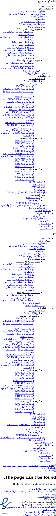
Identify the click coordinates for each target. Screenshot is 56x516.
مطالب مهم (45, 228)
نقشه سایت (40, 19)
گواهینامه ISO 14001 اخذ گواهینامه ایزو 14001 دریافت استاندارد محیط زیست (18, 91)
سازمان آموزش (43, 213)
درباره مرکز (45, 221)
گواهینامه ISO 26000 (24, 172)
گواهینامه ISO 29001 (24, 143)
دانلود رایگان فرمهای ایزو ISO (31, 24)
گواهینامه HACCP (26, 146)
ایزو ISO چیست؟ (32, 81)
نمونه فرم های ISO (31, 71)
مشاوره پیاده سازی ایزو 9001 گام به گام (27, 14)
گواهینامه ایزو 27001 (24, 174)
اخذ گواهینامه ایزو (43, 210)
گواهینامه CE (39, 184)
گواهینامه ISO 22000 (24, 140)
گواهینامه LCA (33, 200)
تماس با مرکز (44, 226)
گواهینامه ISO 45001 (24, 96)
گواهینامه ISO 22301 (24, 161)
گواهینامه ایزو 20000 (24, 179)
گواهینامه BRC (33, 197)
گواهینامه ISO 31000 (24, 166)
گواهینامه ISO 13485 (24, 151)
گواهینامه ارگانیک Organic (28, 203)
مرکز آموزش (39, 216)
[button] (28, 233)
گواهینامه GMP (38, 187)
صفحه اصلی (45, 6)
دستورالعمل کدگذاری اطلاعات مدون (17, 68)
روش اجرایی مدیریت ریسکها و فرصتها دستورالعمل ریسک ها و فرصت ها (20, 55)
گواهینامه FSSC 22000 (23, 148)
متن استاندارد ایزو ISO (35, 73)
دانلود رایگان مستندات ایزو (33, 21)
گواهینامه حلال (38, 190)
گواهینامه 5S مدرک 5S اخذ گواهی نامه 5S (26, 192)
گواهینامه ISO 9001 (25, 86)
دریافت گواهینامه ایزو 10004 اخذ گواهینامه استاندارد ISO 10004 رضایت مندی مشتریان (19, 125)
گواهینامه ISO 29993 (24, 164)
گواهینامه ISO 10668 (24, 159)
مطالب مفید (45, 223)
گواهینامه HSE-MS (36, 182)
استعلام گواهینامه (37, 16)
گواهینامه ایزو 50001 (24, 177)
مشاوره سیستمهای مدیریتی (32, 11)
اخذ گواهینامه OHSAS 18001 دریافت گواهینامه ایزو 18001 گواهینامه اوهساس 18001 (17, 102)
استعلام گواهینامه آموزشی (33, 218)
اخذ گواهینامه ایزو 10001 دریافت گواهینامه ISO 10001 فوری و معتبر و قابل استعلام (17, 133)
